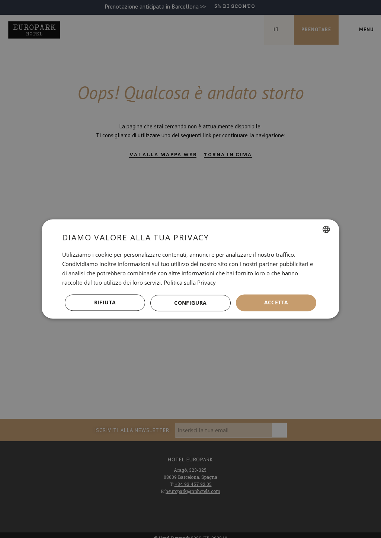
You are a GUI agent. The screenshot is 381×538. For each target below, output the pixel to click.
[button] (190, 303)
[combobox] (326, 229)
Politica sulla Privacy (190, 282)
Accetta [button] (276, 302)
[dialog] (190, 268)
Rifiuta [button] (105, 302)
